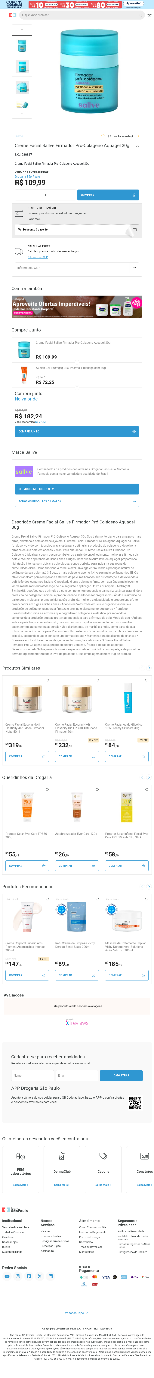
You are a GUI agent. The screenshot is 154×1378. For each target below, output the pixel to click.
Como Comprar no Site (92, 1227)
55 (12, 854)
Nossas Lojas (10, 1242)
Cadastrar (121, 1075)
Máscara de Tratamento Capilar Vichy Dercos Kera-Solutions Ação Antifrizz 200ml (125, 946)
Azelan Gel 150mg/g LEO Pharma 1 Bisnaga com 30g (71, 368)
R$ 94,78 (41, 377)
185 (113, 964)
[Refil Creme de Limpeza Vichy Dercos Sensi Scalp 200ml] (77, 916)
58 (112, 854)
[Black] (74, 4)
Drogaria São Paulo (27, 176)
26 (62, 854)
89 (62, 964)
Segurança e (127, 1223)
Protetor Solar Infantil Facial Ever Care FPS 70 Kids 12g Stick (126, 835)
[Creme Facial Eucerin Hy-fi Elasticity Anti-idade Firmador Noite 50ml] (27, 698)
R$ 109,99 (46, 357)
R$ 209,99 (11, 959)
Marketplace (86, 1251)
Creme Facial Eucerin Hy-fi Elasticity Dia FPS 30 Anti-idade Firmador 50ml (76, 728)
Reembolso (86, 1242)
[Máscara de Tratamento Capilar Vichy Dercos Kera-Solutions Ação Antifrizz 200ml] (126, 916)
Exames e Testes (51, 1236)
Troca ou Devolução (91, 1246)
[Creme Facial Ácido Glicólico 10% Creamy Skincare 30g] (126, 698)
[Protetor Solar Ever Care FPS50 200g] (27, 807)
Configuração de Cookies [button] (132, 1252)
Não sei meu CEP (38, 257)
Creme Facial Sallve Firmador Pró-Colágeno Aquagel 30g (73, 342)
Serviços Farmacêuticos (55, 1241)
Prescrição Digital (51, 1246)
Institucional (12, 1221)
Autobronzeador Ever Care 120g (76, 834)
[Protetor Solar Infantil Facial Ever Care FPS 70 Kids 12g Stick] (126, 807)
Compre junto (28, 431)
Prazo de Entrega (89, 1237)
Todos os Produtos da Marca (39, 501)
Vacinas (45, 1231)
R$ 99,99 (110, 740)
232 (63, 745)
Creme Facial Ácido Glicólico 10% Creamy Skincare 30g (124, 726)
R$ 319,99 (61, 740)
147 (13, 964)
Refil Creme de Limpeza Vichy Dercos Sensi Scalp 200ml (75, 945)
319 (13, 745)
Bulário (6, 1246)
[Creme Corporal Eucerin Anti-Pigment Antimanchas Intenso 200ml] (27, 916)
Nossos (47, 1223)
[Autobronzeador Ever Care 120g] (77, 807)
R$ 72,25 (45, 382)
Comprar (87, 194)
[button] (22, 45)
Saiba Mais (34, 219)
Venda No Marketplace (15, 1227)
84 (112, 745)
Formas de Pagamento (92, 1232)
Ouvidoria (8, 1237)
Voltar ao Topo (75, 1313)
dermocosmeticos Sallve (36, 489)
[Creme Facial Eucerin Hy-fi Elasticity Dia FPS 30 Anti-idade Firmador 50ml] (77, 698)
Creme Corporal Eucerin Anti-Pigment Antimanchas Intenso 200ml (25, 946)
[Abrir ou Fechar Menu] (4, 15)
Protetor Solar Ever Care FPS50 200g (26, 835)
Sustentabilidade (12, 1251)
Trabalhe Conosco (13, 1232)
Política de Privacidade (131, 1231)
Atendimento (89, 1221)
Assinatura (47, 1250)
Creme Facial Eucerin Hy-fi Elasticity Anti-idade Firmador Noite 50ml (24, 728)
